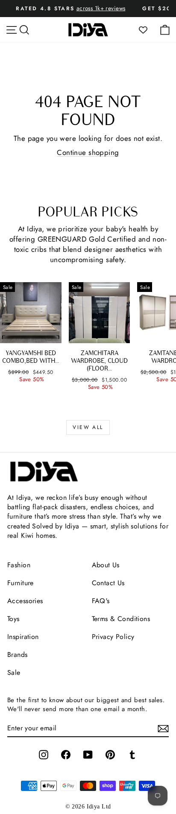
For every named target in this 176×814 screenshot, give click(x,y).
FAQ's (101, 601)
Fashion (18, 565)
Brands (17, 654)
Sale (14, 672)
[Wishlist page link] (147, 30)
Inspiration (23, 637)
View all (88, 427)
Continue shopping (88, 152)
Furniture (20, 583)
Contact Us (108, 583)
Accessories (25, 601)
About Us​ (106, 565)
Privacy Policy (113, 637)
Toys (13, 619)
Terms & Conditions (121, 619)
